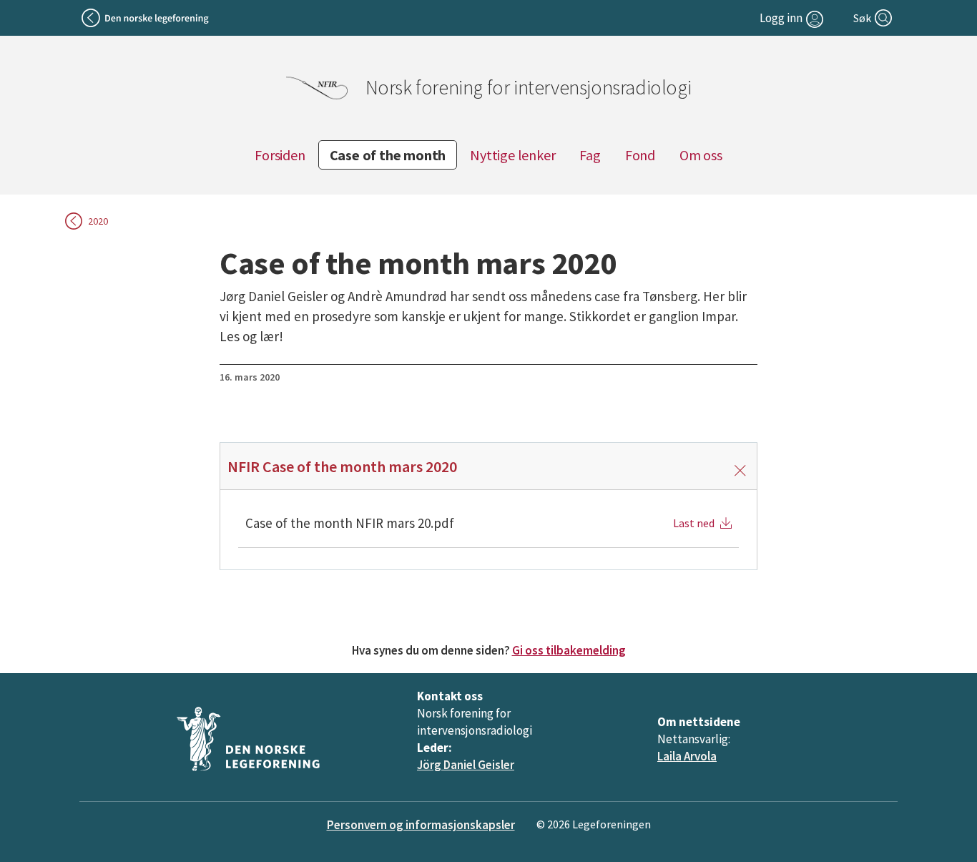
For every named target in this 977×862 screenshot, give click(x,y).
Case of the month (388, 155)
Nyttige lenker (512, 155)
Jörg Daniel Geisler (465, 765)
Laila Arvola (687, 756)
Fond (640, 155)
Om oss (700, 155)
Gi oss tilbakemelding (569, 650)
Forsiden (280, 155)
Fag (589, 155)
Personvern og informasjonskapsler (421, 825)
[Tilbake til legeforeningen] (146, 18)
